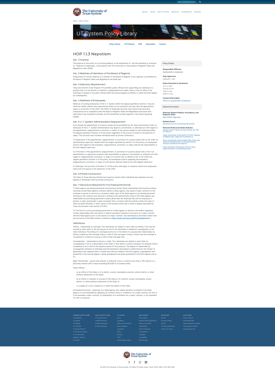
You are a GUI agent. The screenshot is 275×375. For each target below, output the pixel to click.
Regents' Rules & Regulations (148, 320)
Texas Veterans (189, 326)
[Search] (200, 2)
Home (75, 21)
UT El (76, 326)
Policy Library (84, 21)
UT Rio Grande (79, 332)
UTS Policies (129, 44)
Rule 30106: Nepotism (172, 117)
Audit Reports (143, 326)
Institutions (163, 12)
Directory (120, 334)
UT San (77, 334)
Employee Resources (187, 2)
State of (187, 318)
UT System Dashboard (168, 326)
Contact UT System (167, 329)
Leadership (186, 12)
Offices (197, 12)
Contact (162, 44)
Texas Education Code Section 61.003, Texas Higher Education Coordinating (179, 148)
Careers (163, 318)
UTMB (100, 320)
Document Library (166, 320)
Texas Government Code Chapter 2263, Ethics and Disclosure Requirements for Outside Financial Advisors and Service (181, 141)
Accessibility (143, 337)
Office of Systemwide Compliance (177, 101)
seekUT (163, 323)
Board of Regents (122, 326)
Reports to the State (145, 323)
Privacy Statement (144, 329)
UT (77, 318)
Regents (175, 12)
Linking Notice (143, 332)
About (145, 12)
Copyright (142, 334)
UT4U (119, 337)
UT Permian (78, 329)
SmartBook (120, 320)
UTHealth (100, 323)
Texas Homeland (191, 323)
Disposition (150, 44)
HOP (140, 44)
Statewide (188, 329)
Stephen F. (78, 337)
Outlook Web (123, 340)
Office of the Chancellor (124, 323)
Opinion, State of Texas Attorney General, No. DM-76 (181, 130)
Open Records (143, 340)
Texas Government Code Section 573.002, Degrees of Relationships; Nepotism (181, 136)
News (152, 12)
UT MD (100, 326)
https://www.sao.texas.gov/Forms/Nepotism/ (130, 218)
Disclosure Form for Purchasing (178, 124)
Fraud (188, 320)
